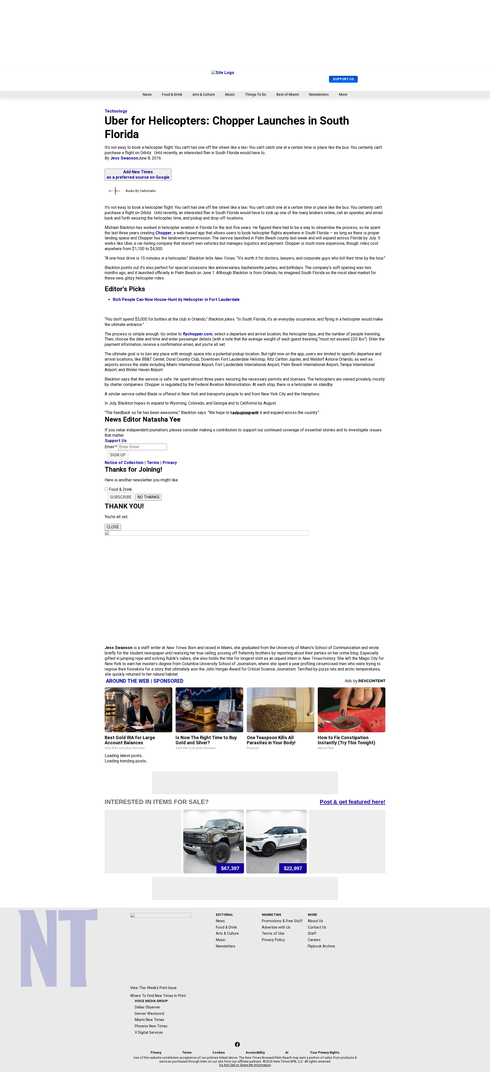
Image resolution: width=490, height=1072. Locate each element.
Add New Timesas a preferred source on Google (138, 174)
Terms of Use (273, 933)
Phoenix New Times (151, 1026)
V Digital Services (149, 1032)
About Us (315, 921)
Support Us (343, 79)
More (343, 94)
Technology (116, 111)
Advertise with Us (276, 927)
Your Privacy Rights (324, 1052)
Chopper (163, 232)
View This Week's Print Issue (153, 988)
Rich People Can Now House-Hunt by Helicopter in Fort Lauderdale (176, 299)
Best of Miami (287, 94)
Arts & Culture (203, 94)
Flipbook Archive (321, 946)
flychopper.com (197, 334)
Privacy (170, 462)
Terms (153, 462)
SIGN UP (118, 455)
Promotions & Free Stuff (282, 921)
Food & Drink (172, 94)
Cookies (218, 1052)
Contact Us (317, 927)
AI (286, 1052)
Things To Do (255, 94)
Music (230, 94)
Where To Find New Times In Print (158, 996)
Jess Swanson (124, 158)
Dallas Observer (147, 1007)
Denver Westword (149, 1014)
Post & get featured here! (352, 802)
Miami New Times (149, 1020)
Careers (314, 940)
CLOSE (113, 527)
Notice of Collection (124, 462)
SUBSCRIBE (120, 497)
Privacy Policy (273, 940)
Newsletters (319, 94)
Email (111, 446)
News (147, 94)
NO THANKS (148, 497)
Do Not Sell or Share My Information (245, 1065)
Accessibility (255, 1052)
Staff (312, 933)
